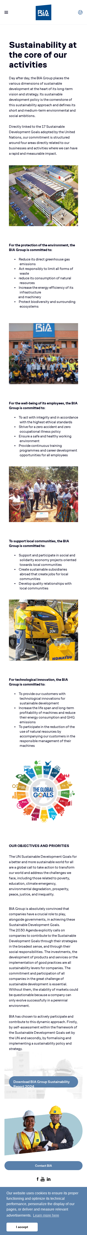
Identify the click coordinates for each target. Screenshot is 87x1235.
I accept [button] (22, 1227)
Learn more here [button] (46, 1215)
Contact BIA (43, 1166)
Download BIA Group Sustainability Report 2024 (41, 1083)
